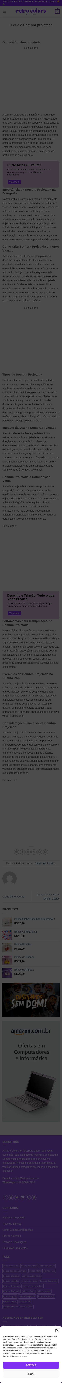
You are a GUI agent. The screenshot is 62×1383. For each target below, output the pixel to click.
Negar (31, 1374)
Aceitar (31, 1365)
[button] (57, 1330)
